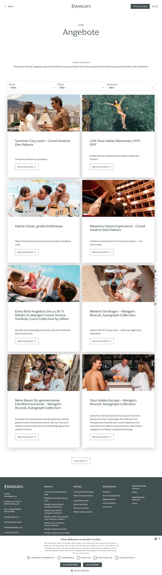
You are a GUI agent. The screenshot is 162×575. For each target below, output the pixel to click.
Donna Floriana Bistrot (111, 496)
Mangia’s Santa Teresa (53, 517)
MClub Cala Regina (81, 512)
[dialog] (81, 555)
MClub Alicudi (79, 508)
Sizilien (134, 492)
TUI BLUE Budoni (80, 492)
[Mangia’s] (81, 6)
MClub (61, 84)
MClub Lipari (78, 504)
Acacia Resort (79, 501)
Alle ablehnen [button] (92, 565)
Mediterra (107, 492)
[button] (81, 570)
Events (134, 503)
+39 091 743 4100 (11, 533)
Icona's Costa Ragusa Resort (55, 492)
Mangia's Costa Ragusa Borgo (56, 498)
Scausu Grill (107, 507)
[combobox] (155, 539)
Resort (12, 84)
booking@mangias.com (13, 527)
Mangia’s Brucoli (50, 510)
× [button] (159, 539)
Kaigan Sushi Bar (109, 499)
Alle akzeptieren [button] (70, 565)
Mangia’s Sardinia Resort (54, 504)
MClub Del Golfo (80, 496)
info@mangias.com (11, 517)
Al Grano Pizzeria (109, 503)
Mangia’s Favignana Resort (54, 533)
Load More (79, 461)
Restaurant (112, 84)
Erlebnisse (136, 500)
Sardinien (135, 488)
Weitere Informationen (81, 553)
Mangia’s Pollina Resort (53, 529)
